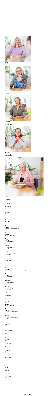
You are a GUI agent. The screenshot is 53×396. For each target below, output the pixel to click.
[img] (10, 2)
